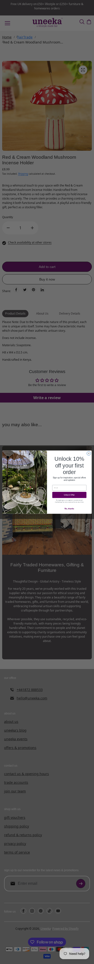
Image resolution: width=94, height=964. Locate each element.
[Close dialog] (89, 453)
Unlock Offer (69, 495)
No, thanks (69, 509)
